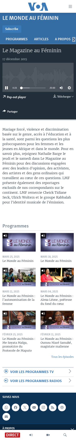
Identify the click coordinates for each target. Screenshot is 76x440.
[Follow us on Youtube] (34, 407)
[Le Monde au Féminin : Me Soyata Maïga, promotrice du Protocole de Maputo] (19, 320)
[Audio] (31, 435)
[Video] (48, 435)
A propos (63, 39)
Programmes (17, 39)
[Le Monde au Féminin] (19, 242)
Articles (41, 39)
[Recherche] (65, 435)
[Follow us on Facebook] (15, 407)
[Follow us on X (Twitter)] (25, 407)
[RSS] (53, 407)
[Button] (10, 112)
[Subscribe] (6, 416)
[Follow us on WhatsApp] (6, 407)
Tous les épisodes (62, 357)
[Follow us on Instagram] (43, 407)
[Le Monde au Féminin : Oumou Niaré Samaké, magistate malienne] (57, 320)
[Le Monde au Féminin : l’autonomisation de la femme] (19, 277)
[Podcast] (62, 407)
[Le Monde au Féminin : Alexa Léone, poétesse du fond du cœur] (57, 277)
